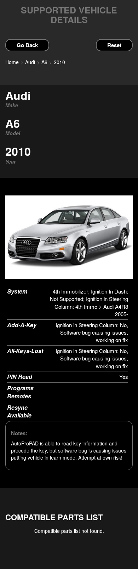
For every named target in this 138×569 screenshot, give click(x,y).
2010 (59, 62)
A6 (44, 62)
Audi (30, 62)
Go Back (27, 45)
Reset (114, 45)
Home (12, 62)
